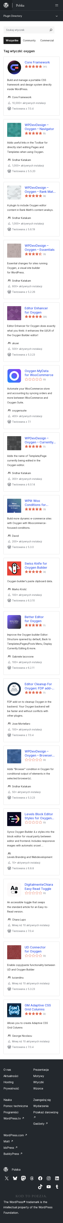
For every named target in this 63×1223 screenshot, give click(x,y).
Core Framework (37, 62)
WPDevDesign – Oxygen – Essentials (40, 247)
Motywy (38, 1076)
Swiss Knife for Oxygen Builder (36, 565)
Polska (16, 1169)
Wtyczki (38, 1082)
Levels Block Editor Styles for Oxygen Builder (39, 816)
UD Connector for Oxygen (35, 949)
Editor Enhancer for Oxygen (36, 310)
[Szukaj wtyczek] (50, 29)
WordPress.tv (14, 1118)
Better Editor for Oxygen (34, 619)
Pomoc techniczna (16, 1106)
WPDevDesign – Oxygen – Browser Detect (38, 754)
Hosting (8, 1082)
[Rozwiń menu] (57, 5)
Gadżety (40, 1123)
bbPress (11, 1147)
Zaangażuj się (42, 1100)
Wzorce (38, 1088)
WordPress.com (15, 1135)
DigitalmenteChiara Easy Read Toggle (39, 886)
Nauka (8, 1100)
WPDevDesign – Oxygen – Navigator (39, 127)
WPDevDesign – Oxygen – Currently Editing (39, 440)
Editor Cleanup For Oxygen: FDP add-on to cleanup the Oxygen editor (40, 686)
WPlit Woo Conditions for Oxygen (35, 503)
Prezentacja (41, 1069)
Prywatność (11, 1088)
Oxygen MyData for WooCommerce (39, 373)
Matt (8, 1141)
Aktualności (11, 1076)
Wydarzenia (40, 1106)
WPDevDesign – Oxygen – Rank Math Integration (40, 190)
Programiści (11, 1112)
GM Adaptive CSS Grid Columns (38, 1007)
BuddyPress (13, 1154)
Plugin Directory (13, 15)
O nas (7, 1069)
